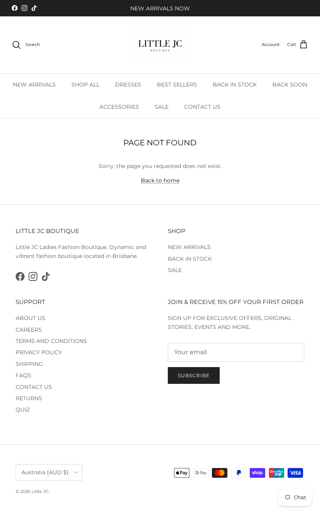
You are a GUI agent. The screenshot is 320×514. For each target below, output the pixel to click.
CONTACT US (202, 106)
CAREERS (29, 329)
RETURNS (29, 398)
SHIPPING (29, 363)
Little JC (40, 491)
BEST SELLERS (177, 84)
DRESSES (128, 84)
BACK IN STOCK (235, 84)
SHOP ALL (85, 84)
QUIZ (23, 409)
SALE (162, 106)
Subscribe (194, 375)
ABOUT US (30, 317)
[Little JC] (160, 44)
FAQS (23, 375)
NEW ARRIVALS (34, 84)
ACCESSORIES (119, 106)
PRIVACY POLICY (39, 352)
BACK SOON (289, 84)
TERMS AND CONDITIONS (51, 340)
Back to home (160, 180)
